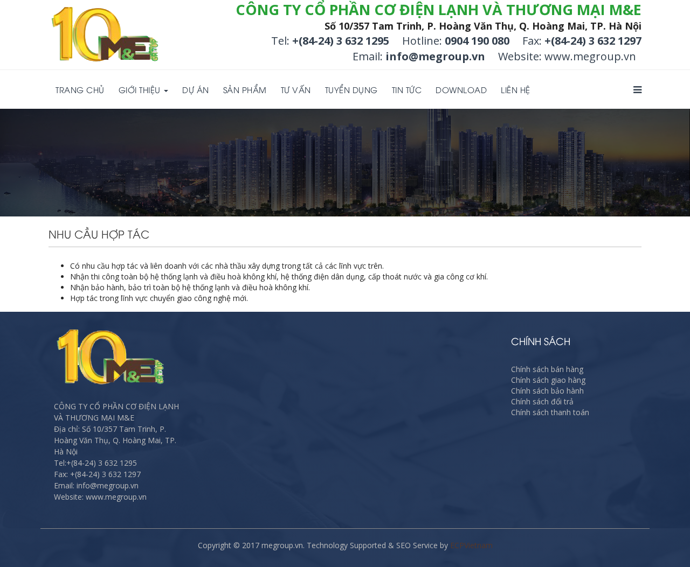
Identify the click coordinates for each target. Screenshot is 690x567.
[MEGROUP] (105, 35)
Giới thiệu (141, 89)
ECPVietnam (471, 545)
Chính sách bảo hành (547, 391)
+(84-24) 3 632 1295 (340, 40)
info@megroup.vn (435, 56)
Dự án (195, 89)
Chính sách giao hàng (548, 380)
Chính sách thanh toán (550, 412)
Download (461, 89)
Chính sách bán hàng (547, 369)
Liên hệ (515, 89)
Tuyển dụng (351, 89)
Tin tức (407, 89)
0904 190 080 (477, 40)
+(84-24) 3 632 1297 (592, 40)
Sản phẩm (245, 89)
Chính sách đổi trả (542, 401)
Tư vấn (296, 89)
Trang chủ (80, 89)
